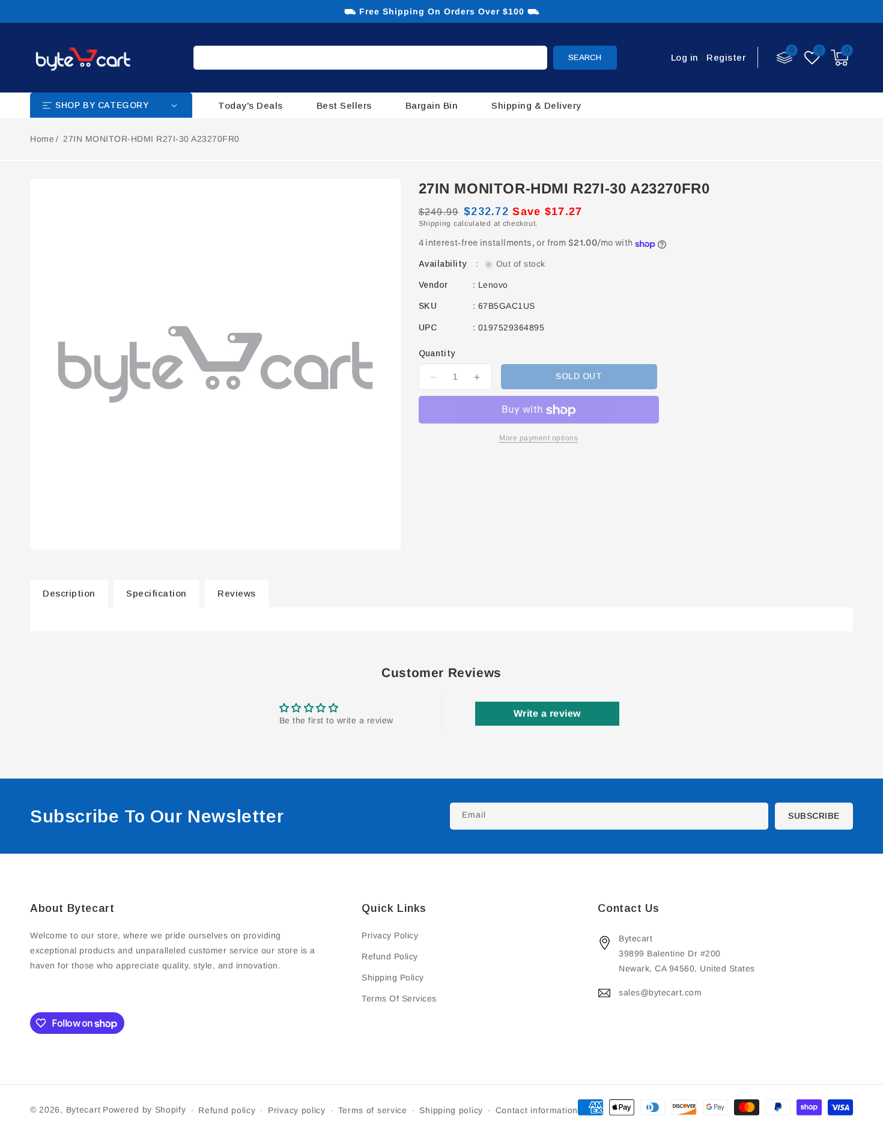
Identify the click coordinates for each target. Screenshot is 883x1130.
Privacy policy (297, 1110)
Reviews (236, 593)
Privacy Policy (390, 935)
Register (725, 57)
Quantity (437, 354)
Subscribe (814, 816)
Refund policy (226, 1110)
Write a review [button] (547, 713)
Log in (685, 57)
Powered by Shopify (144, 1109)
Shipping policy (451, 1110)
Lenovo (493, 285)
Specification (156, 593)
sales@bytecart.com (660, 992)
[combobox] (370, 58)
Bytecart (83, 1109)
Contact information (537, 1110)
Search (584, 57)
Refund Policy (390, 956)
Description (69, 593)
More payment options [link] (538, 438)
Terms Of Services (399, 998)
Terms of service (372, 1110)
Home (42, 139)
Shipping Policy (393, 977)
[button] (840, 57)
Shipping (435, 224)
